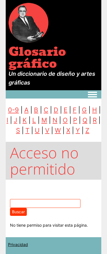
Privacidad (18, 244)
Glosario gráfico (37, 57)
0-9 (13, 110)
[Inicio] (28, 22)
